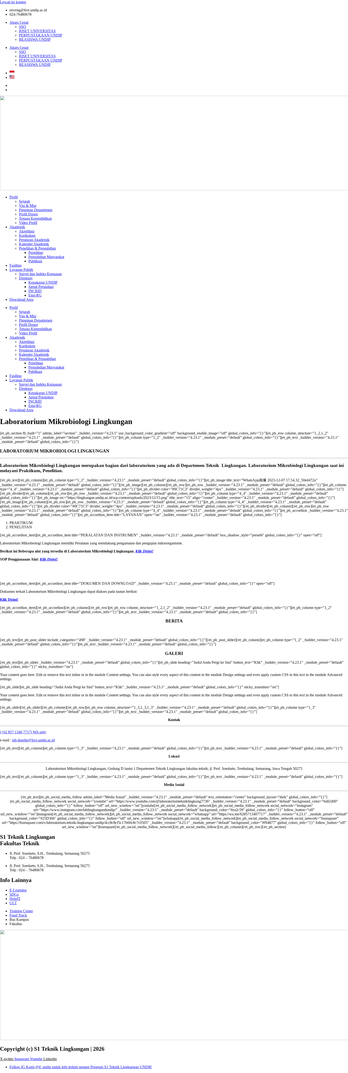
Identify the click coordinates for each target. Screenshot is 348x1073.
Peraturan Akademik (34, 240)
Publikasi (35, 261)
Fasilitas (15, 265)
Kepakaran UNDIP (43, 282)
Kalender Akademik (34, 244)
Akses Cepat (18, 22)
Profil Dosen (28, 214)
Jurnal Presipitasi (41, 287)
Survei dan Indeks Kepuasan (40, 274)
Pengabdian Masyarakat (46, 257)
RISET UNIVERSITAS (37, 31)
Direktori (25, 278)
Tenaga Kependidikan (35, 218)
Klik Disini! (9, 600)
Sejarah (24, 201)
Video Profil (28, 223)
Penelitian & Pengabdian (37, 248)
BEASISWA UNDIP (35, 39)
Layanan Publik (21, 270)
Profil (13, 197)
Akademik (17, 227)
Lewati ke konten (13, 2)
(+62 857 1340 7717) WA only (23, 732)
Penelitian (35, 253)
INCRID (35, 291)
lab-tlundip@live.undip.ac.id (33, 740)
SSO (22, 27)
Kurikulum (27, 235)
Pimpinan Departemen (35, 210)
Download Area (21, 299)
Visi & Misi (27, 206)
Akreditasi (26, 231)
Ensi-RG (35, 295)
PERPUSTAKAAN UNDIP (40, 35)
